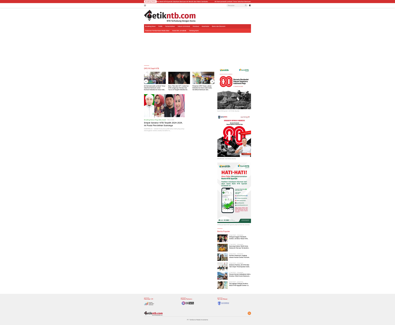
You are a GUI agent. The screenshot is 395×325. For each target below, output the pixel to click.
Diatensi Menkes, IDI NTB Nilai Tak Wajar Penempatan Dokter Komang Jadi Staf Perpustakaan (240, 266)
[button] (246, 5)
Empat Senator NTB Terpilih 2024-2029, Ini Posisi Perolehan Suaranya (163, 124)
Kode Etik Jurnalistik (179, 31)
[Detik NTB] (169, 16)
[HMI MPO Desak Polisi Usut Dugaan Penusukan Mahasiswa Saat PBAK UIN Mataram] (203, 78)
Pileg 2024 (158, 120)
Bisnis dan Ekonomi (218, 26)
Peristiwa (196, 26)
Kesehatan (205, 26)
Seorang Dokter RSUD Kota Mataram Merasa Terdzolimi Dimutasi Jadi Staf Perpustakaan (239, 247)
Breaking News (150, 26)
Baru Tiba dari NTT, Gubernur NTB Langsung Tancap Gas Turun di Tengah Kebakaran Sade (154, 88)
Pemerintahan (170, 26)
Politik (160, 26)
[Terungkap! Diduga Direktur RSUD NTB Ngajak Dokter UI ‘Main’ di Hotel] (222, 285)
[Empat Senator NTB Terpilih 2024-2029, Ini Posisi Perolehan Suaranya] (164, 105)
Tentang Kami (194, 31)
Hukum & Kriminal (184, 26)
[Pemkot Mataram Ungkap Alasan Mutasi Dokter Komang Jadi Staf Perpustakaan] (222, 257)
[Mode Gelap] (250, 5)
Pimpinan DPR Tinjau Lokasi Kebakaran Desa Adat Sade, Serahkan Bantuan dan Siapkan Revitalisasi (178, 88)
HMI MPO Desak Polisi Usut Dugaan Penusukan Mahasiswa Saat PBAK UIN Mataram (203, 88)
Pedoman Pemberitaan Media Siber (157, 31)
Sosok (164, 120)
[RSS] (249, 313)
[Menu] (145, 5)
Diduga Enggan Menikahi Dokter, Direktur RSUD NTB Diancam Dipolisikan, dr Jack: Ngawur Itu (239, 238)
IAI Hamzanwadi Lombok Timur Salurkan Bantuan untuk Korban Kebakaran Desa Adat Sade (212, 1)
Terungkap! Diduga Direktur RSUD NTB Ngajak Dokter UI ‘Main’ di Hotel (238, 284)
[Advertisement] (197, 48)
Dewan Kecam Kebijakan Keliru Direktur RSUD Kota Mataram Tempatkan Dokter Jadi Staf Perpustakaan (240, 275)
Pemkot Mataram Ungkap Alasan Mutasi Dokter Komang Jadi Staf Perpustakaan (239, 256)
